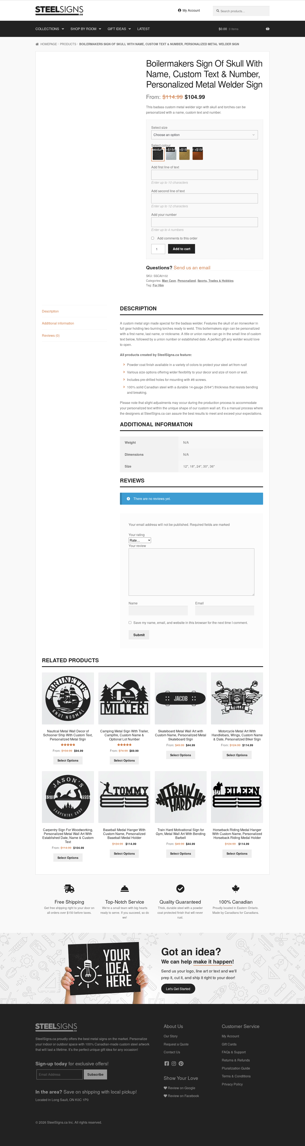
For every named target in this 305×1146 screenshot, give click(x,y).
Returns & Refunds (236, 1060)
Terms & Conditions (236, 1076)
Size (164, 127)
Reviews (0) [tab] (51, 335)
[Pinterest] (180, 1064)
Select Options (67, 760)
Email (200, 603)
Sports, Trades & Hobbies (216, 280)
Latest (143, 28)
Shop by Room (83, 28)
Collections (47, 28)
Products (68, 44)
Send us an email (192, 267)
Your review (138, 545)
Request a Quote (176, 1044)
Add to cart (181, 248)
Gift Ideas (117, 28)
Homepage (48, 44)
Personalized (187, 280)
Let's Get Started (178, 988)
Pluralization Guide (236, 1068)
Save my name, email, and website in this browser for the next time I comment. (190, 622)
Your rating (137, 534)
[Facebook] (166, 1064)
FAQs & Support (234, 1052)
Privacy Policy (232, 1084)
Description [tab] (50, 311)
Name (133, 603)
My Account (191, 10)
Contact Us (172, 1052)
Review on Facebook (183, 1095)
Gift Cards (229, 1044)
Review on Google (181, 1087)
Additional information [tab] (58, 323)
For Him (158, 285)
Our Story (171, 1036)
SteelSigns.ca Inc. (60, 1122)
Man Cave (169, 280)
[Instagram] (173, 1064)
